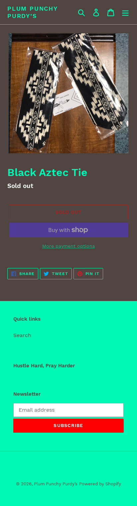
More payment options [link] (68, 246)
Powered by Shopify (100, 483)
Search (22, 335)
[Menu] (125, 12)
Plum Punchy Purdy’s (32, 12)
